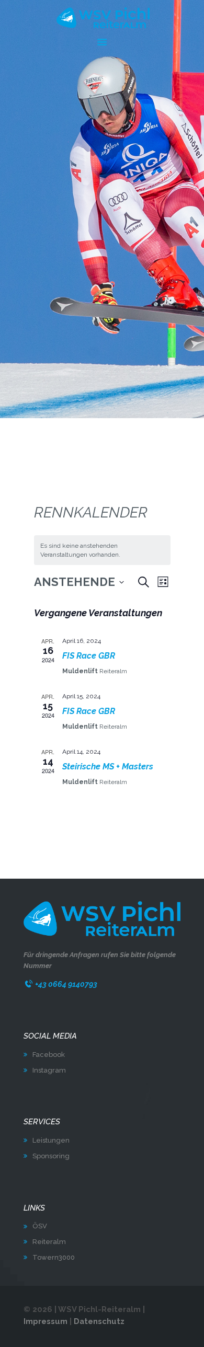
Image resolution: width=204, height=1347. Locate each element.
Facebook (48, 1054)
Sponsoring (51, 1156)
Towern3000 (53, 1257)
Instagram (49, 1070)
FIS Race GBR (88, 656)
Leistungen (51, 1140)
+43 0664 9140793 (66, 984)
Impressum (45, 1321)
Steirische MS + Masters (107, 767)
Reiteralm (49, 1242)
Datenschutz (99, 1321)
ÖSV (39, 1226)
